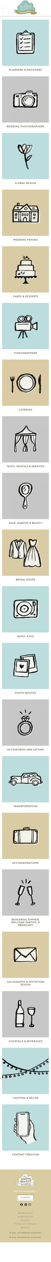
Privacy (25, 1220)
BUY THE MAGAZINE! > (25, 1191)
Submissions (25, 1216)
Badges (25, 1227)
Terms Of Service (25, 1224)
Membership (25, 1213)
